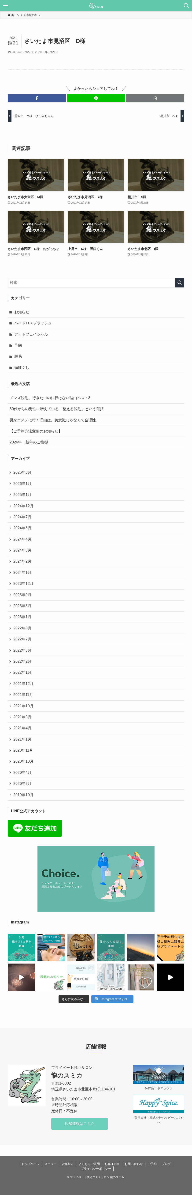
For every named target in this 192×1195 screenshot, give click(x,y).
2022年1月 (22, 672)
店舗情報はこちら (80, 1124)
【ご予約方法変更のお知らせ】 (36, 431)
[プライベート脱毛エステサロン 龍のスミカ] (96, 5)
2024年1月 (22, 573)
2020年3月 (22, 784)
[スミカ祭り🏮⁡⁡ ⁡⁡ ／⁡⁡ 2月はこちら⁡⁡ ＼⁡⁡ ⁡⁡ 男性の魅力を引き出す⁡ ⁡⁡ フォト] (51, 947)
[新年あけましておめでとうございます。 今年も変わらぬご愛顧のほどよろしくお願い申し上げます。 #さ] (140, 947)
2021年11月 (23, 695)
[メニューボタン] (5, 5)
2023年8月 (22, 606)
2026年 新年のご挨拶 (29, 442)
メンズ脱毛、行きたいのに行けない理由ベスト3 (50, 398)
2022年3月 (22, 650)
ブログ (166, 1164)
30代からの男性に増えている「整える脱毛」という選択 (57, 409)
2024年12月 (23, 506)
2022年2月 (22, 661)
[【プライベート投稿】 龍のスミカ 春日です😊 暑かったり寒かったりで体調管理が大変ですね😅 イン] (21, 977)
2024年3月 (22, 550)
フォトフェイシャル (31, 334)
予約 (18, 345)
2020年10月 (23, 761)
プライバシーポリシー (96, 1168)
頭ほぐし (21, 368)
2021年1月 (22, 739)
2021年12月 (23, 684)
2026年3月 (22, 472)
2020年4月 (22, 773)
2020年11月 (23, 750)
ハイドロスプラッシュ (33, 323)
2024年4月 (22, 539)
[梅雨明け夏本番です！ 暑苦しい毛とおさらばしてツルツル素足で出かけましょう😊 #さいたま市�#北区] (140, 977)
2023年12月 (23, 584)
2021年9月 (22, 717)
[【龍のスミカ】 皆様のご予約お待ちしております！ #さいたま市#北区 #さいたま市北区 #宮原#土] (170, 947)
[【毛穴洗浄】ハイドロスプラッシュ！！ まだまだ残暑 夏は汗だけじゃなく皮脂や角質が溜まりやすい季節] (111, 977)
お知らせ (21, 312)
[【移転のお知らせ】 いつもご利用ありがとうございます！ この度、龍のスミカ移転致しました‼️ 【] (51, 977)
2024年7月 (22, 517)
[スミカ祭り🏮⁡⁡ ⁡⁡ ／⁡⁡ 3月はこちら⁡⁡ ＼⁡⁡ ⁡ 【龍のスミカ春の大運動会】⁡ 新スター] (21, 947)
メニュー (50, 1164)
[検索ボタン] (186, 5)
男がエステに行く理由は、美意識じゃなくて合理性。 (55, 420)
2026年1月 (22, 484)
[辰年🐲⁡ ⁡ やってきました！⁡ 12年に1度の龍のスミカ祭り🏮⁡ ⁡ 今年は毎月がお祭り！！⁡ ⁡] (111, 947)
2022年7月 (22, 639)
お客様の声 (112, 1164)
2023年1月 (22, 617)
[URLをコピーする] (155, 98)
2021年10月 (23, 706)
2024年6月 (22, 528)
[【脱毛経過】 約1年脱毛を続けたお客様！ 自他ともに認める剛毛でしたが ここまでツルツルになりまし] (81, 977)
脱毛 (18, 356)
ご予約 (152, 1164)
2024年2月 (22, 561)
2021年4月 (22, 728)
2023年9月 (22, 595)
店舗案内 (67, 1164)
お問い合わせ (134, 1164)
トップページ (30, 1164)
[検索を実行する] (179, 282)
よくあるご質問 (89, 1164)
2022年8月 (22, 628)
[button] (37, 98)
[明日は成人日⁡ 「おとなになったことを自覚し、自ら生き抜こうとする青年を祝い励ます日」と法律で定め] (81, 947)
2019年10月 (23, 795)
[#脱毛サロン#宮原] (170, 977)
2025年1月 (22, 495)
